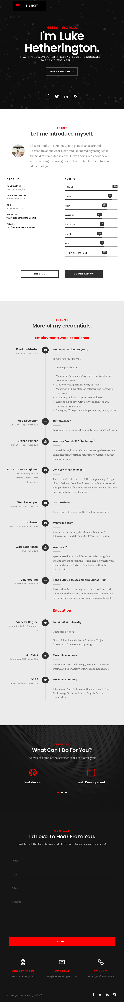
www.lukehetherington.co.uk (21, 218)
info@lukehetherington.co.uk (22, 228)
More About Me (60, 72)
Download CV (84, 274)
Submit (62, 942)
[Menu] (19, 6)
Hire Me (39, 274)
